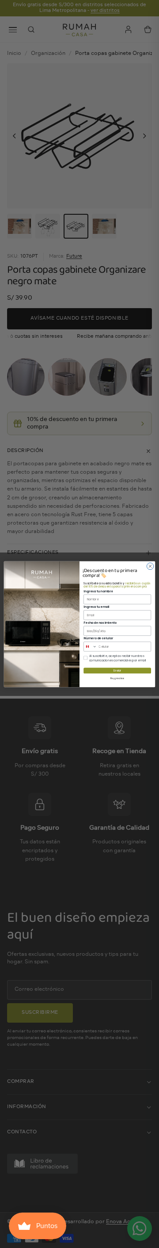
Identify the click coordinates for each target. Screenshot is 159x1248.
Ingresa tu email (96, 607)
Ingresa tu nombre (98, 591)
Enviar (117, 670)
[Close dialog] (150, 566)
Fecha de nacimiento (99, 622)
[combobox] (90, 646)
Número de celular (98, 638)
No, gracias (117, 678)
